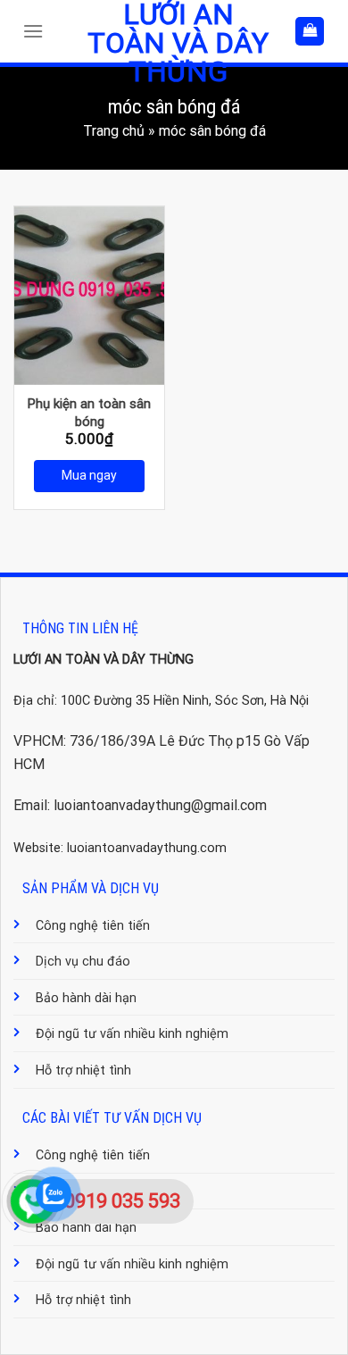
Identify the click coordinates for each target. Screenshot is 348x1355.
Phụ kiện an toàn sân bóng (89, 413)
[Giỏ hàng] (309, 31)
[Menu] (37, 31)
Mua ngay (89, 475)
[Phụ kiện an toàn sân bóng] (89, 295)
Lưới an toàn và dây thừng (178, 43)
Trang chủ (114, 130)
